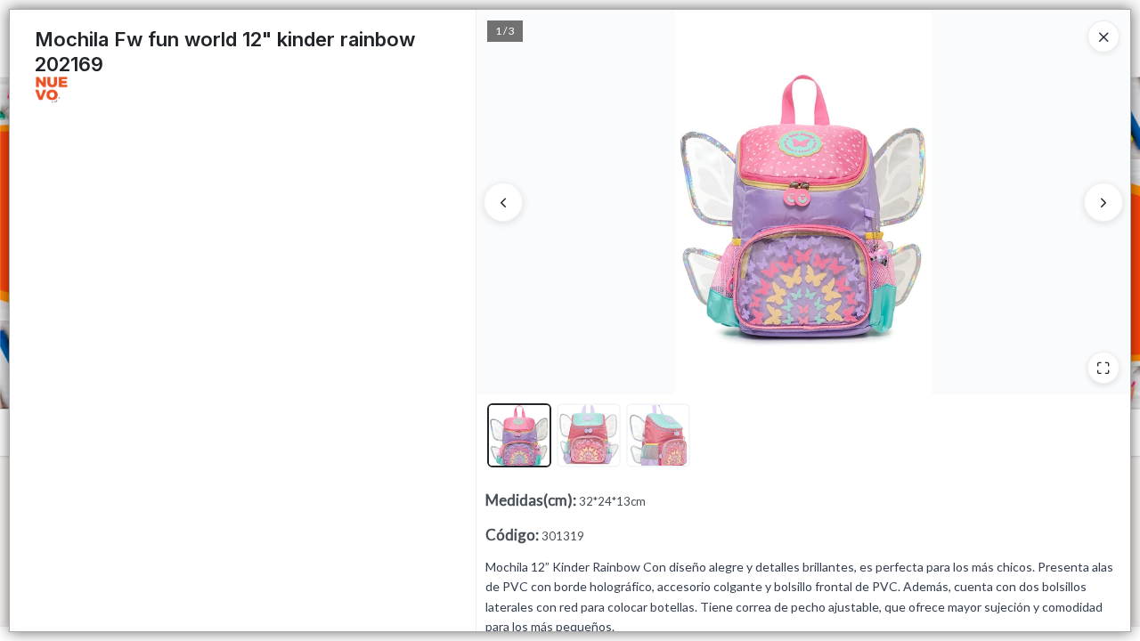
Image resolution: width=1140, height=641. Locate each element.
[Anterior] (503, 202)
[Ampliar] (1103, 368)
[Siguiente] (1103, 202)
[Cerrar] (1103, 36)
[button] (519, 435)
